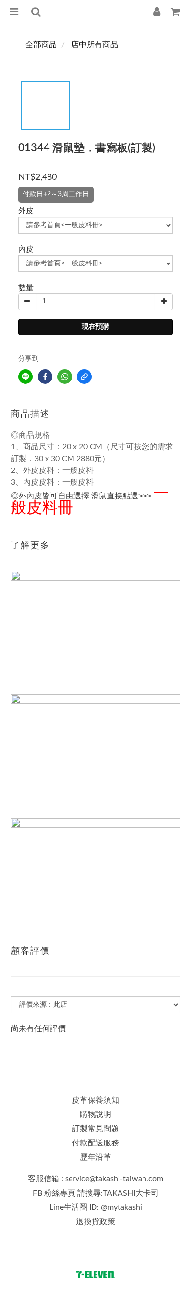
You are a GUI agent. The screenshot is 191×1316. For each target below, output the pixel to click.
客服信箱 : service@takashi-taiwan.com (95, 1179)
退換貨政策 (95, 1222)
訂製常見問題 (95, 1129)
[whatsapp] (64, 376)
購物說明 (95, 1114)
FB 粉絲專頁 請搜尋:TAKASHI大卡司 (96, 1193)
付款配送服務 (95, 1143)
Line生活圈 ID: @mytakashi (95, 1207)
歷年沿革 (95, 1157)
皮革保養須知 (95, 1100)
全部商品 (41, 45)
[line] (25, 376)
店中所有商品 (94, 45)
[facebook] (45, 376)
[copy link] (84, 376)
